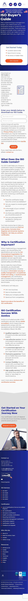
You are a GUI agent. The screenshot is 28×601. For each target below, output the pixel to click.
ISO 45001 (5, 499)
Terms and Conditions (6, 588)
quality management (8, 273)
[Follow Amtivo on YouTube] (2, 479)
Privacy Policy (8, 132)
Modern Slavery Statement (7, 584)
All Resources (6, 547)
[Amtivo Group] (7, 576)
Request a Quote (9, 425)
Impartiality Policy (13, 586)
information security (16, 271)
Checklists (5, 552)
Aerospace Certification (9, 513)
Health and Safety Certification (11, 515)
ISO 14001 (5, 495)
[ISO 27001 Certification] (22, 574)
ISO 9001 (5, 491)
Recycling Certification (9, 517)
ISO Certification (7, 510)
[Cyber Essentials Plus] (16, 574)
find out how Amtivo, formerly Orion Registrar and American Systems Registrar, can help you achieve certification (12, 231)
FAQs (4, 562)
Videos (4, 560)
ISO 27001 (5, 497)
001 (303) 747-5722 (7, 470)
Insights (5, 558)
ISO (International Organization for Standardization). (12, 254)
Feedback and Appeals (9, 525)
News (4, 554)
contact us (9, 152)
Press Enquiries (5, 482)
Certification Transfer (9, 523)
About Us (5, 533)
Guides (4, 550)
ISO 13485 (5, 493)
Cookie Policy (4, 586)
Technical (5, 556)
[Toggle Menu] (24, 4)
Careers (5, 537)
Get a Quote (14, 61)
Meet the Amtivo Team (9, 535)
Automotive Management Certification (13, 519)
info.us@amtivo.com (8, 468)
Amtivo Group (6, 539)
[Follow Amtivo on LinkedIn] (6, 475)
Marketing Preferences (18, 588)
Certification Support (8, 521)
